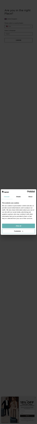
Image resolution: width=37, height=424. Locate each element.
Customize (17, 231)
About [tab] (30, 196)
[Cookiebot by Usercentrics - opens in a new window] (27, 192)
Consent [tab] (6, 196)
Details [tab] (18, 196)
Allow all (18, 226)
